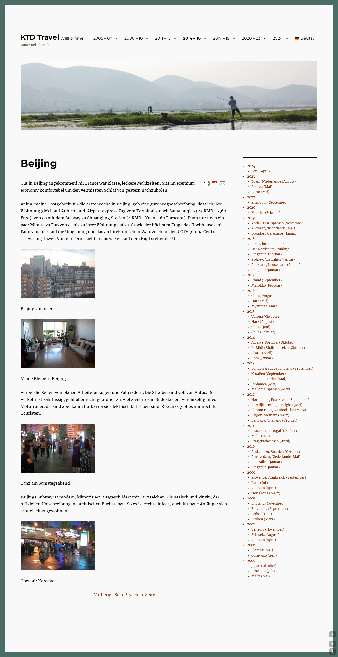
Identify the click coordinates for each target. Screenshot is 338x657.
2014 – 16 (192, 38)
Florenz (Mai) (262, 550)
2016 (251, 291)
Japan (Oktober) (264, 566)
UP (332, 644)
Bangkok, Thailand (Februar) (274, 420)
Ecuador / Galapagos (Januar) (274, 233)
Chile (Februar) (263, 332)
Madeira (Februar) (265, 213)
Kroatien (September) (268, 374)
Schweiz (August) (265, 535)
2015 (251, 311)
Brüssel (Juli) (261, 514)
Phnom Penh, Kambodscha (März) (278, 410)
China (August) (263, 296)
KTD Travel (40, 37)
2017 (251, 275)
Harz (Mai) (260, 301)
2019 (251, 218)
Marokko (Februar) (266, 285)
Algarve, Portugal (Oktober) (273, 342)
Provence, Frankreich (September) (278, 478)
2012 (251, 394)
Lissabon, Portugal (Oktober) (274, 431)
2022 (251, 197)
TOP (332, 634)
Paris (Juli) (259, 483)
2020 (251, 207)
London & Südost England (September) (282, 368)
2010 (251, 446)
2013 (250, 363)
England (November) (268, 503)
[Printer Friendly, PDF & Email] (214, 183)
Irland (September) (266, 280)
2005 (251, 561)
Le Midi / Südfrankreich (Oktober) (278, 348)
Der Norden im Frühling (270, 249)
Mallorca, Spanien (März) (271, 389)
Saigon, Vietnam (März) (270, 415)
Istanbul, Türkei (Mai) (268, 379)
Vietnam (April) (263, 488)
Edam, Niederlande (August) (273, 182)
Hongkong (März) (265, 493)
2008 (251, 498)
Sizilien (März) (263, 519)
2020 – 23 (251, 38)
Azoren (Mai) (261, 187)
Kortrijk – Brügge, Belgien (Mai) (277, 405)
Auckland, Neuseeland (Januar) (275, 265)
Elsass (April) (262, 353)
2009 (251, 472)
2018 (251, 239)
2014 (251, 337)
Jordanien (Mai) (264, 384)
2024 (278, 38)
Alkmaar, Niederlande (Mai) (273, 228)
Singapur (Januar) (265, 270)
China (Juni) (261, 327)
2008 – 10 (133, 38)
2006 (251, 545)
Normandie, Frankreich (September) (280, 400)
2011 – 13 (163, 38)
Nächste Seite (141, 594)
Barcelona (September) (269, 509)
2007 (251, 524)
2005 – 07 (102, 38)
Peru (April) (260, 171)
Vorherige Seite (109, 594)
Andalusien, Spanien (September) (278, 223)
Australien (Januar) (266, 462)
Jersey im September (267, 244)
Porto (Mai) (260, 192)
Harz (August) (262, 322)
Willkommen (73, 38)
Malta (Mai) (260, 436)
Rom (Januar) (262, 358)
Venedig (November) (267, 529)
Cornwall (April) (264, 555)
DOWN (332, 651)
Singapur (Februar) (266, 254)
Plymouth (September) (269, 202)
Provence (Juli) (263, 571)
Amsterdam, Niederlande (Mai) (275, 457)
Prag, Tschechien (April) (270, 441)
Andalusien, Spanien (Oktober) (275, 452)
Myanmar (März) (265, 306)
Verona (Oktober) (265, 317)
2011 (250, 426)
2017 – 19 (221, 38)
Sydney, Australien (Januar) (273, 259)
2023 (251, 176)
